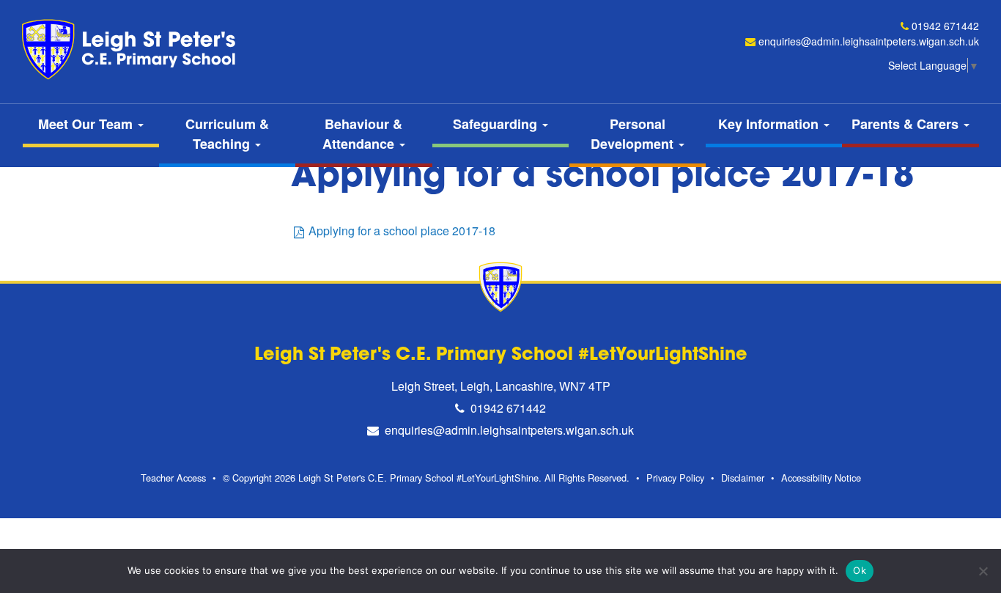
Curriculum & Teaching (227, 133)
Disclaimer (742, 478)
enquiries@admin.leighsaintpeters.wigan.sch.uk (868, 41)
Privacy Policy (675, 478)
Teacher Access (173, 478)
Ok (859, 570)
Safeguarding (497, 123)
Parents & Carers (907, 123)
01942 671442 (945, 25)
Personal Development (634, 133)
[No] (982, 571)
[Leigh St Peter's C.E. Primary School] (132, 49)
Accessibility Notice (821, 478)
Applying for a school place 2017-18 (402, 230)
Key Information (770, 123)
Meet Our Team (87, 123)
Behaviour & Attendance (362, 133)
